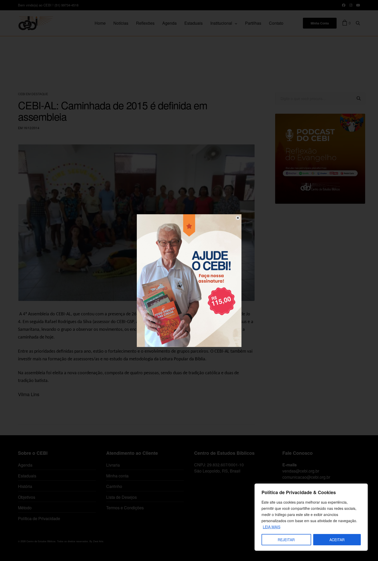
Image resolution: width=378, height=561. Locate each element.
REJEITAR (286, 539)
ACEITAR (337, 539)
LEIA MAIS (271, 526)
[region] (311, 517)
